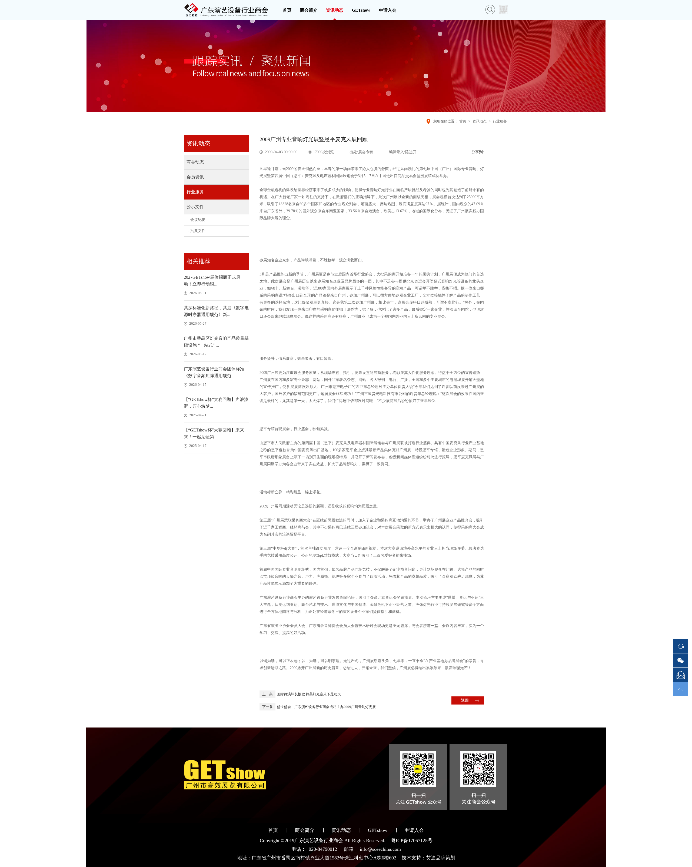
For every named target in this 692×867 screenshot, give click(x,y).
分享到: (477, 152)
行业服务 (500, 121)
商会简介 (308, 10)
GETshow (361, 10)
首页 (287, 10)
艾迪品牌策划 (440, 858)
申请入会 (387, 10)
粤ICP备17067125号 (411, 840)
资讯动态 (334, 10)
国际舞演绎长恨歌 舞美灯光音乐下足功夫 (301, 694)
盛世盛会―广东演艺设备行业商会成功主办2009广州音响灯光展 (319, 707)
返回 (465, 700)
